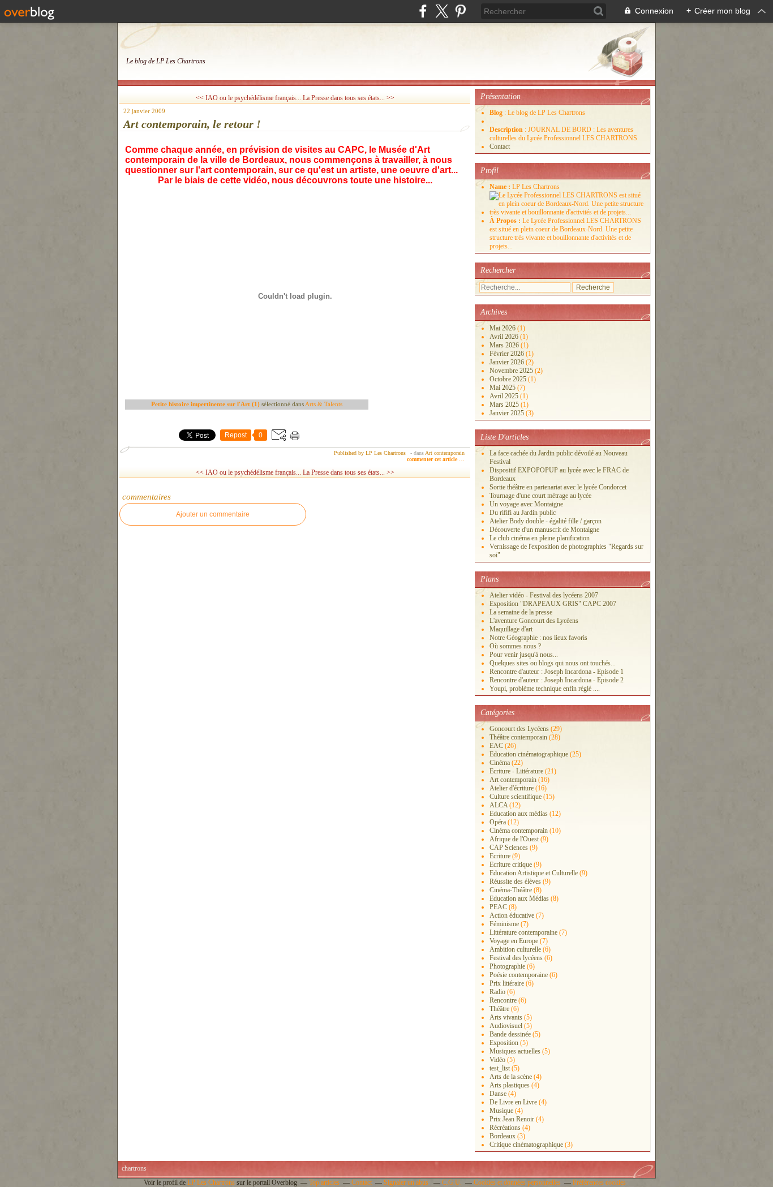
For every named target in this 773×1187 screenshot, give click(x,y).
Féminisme (504, 924)
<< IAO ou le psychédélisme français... (248, 98)
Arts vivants (505, 1017)
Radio (497, 992)
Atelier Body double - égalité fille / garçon (545, 521)
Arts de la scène (510, 1077)
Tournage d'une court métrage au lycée (540, 496)
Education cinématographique (528, 754)
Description (507, 130)
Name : (500, 187)
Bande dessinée (510, 1034)
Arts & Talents (323, 404)
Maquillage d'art (510, 629)
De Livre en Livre (513, 1102)
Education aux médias (518, 814)
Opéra (497, 822)
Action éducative (511, 915)
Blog (496, 113)
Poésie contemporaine (518, 975)
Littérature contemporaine (523, 932)
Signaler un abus (407, 1182)
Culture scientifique (515, 797)
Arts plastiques (509, 1085)
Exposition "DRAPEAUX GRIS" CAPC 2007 (552, 604)
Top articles (324, 1182)
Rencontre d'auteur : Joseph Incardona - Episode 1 (556, 672)
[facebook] (423, 11)
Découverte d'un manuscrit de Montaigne (544, 530)
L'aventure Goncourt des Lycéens (533, 621)
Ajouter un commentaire (213, 514)
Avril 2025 (504, 396)
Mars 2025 (505, 404)
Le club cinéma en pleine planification (539, 538)
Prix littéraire (506, 983)
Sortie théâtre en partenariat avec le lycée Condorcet (557, 487)
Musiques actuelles (514, 1051)
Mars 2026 (505, 345)
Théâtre (499, 1009)
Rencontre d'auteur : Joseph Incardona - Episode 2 (556, 680)
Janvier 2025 (507, 413)
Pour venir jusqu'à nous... (523, 655)
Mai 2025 (503, 388)
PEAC (498, 907)
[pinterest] (460, 11)
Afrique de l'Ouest (514, 839)
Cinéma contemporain (518, 831)
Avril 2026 (504, 337)
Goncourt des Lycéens (519, 729)
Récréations (505, 1128)
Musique (501, 1111)
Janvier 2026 (507, 362)
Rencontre (503, 1000)
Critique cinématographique (526, 1145)
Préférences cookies (599, 1182)
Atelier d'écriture (511, 788)
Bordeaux (502, 1136)
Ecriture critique (510, 864)
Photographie (507, 966)
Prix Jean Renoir (511, 1119)
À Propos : (505, 221)
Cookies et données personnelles (517, 1182)
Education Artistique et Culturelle (533, 873)
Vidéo (497, 1060)
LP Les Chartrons (211, 1182)
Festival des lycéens (516, 958)
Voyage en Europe (513, 941)
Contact (499, 146)
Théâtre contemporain (518, 737)
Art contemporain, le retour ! (192, 124)
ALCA (498, 805)
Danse (497, 1094)
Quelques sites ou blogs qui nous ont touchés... (552, 663)
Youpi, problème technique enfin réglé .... (544, 689)
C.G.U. (452, 1182)
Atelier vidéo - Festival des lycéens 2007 (543, 595)
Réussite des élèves (515, 881)
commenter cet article (433, 459)
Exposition (503, 1043)
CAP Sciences (508, 847)
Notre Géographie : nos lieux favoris (538, 638)
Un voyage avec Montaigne (526, 504)
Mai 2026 (503, 328)
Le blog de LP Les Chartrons (165, 61)
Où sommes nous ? (515, 646)
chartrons (134, 1168)
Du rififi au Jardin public (522, 513)
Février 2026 (507, 354)
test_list (499, 1068)
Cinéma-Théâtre (510, 890)
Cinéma (499, 763)
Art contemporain (445, 453)
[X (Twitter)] (442, 11)
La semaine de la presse (520, 612)
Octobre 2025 (508, 379)
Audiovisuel (505, 1026)
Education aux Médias (519, 898)
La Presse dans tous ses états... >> (348, 98)
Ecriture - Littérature (516, 771)
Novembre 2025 (512, 371)
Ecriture (499, 856)
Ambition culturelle (515, 949)
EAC (496, 746)
